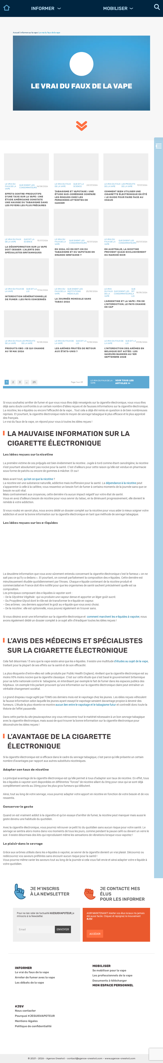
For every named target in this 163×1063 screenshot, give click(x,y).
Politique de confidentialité (33, 1026)
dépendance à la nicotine (121, 483)
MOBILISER (115, 8)
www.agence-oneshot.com (120, 1058)
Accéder (94, 933)
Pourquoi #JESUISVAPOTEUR (35, 1016)
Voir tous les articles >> (124, 382)
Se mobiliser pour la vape (109, 970)
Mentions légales (26, 1021)
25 (34, 382)
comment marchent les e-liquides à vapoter (113, 616)
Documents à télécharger (109, 980)
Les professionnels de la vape (112, 975)
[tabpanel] (76, 257)
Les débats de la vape (29, 982)
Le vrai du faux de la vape (32, 972)
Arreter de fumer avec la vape (35, 977)
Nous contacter (25, 1010)
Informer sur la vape (29, 32)
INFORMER (43, 8)
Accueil (16, 32)
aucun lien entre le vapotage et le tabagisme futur (85, 704)
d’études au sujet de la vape (131, 661)
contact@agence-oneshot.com (84, 1058)
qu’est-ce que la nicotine (39, 479)
